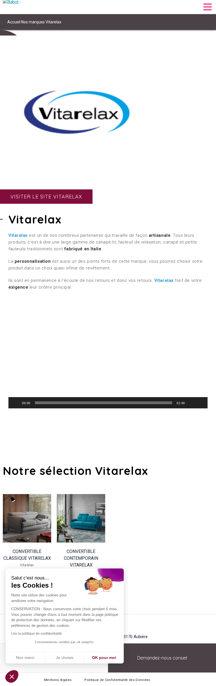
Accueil (13, 22)
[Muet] (191, 403)
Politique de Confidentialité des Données (117, 680)
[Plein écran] (200, 403)
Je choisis (64, 657)
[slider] (103, 402)
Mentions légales (57, 680)
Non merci (25, 657)
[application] (108, 352)
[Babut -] (17, 7)
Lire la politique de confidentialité (36, 634)
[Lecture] (16, 403)
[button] (108, 352)
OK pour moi (104, 657)
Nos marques (33, 22)
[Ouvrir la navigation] (207, 7)
